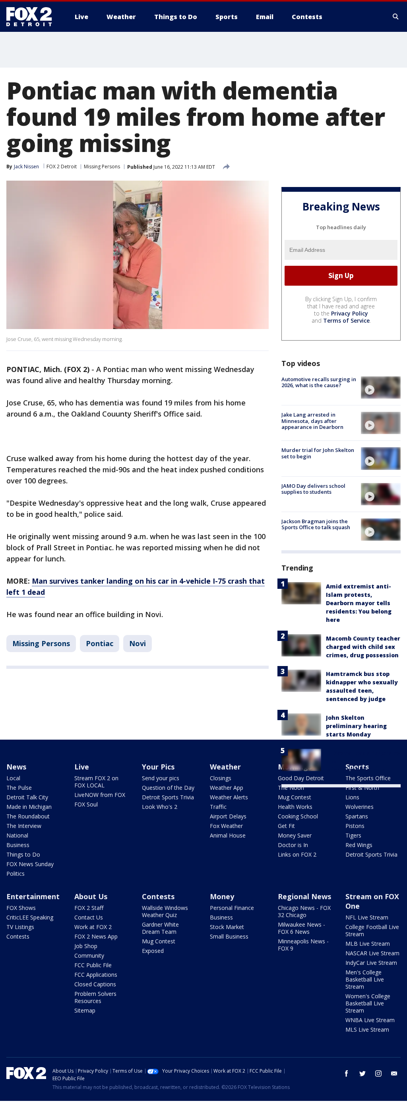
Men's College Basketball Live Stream (364, 979)
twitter (362, 1073)
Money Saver (295, 835)
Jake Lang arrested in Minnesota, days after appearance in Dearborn (312, 420)
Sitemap (84, 1010)
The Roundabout (28, 816)
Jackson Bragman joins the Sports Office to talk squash (315, 524)
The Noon (291, 787)
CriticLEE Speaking (29, 917)
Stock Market (227, 927)
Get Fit (286, 826)
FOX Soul (86, 804)
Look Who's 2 (159, 806)
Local (13, 778)
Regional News (304, 896)
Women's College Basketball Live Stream (367, 1003)
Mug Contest (294, 797)
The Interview (23, 826)
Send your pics (160, 778)
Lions (352, 797)
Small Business (229, 936)
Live (81, 766)
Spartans (356, 816)
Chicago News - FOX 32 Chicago (304, 911)
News (16, 766)
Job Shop (85, 946)
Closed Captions (95, 984)
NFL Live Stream (366, 917)
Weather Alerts (229, 797)
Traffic (218, 806)
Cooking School (298, 816)
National (17, 835)
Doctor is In (293, 845)
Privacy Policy (349, 313)
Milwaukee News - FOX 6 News (301, 928)
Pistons (354, 826)
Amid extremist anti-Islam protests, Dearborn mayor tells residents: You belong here (358, 602)
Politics (15, 873)
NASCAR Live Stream (372, 953)
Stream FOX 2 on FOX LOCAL (96, 781)
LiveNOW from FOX (99, 795)
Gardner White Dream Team (160, 928)
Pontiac (99, 643)
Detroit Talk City (27, 797)
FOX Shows (21, 908)
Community (89, 955)
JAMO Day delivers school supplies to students (313, 489)
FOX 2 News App (96, 936)
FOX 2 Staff (88, 908)
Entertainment (33, 896)
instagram (378, 1073)
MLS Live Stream (367, 1029)
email (394, 1073)
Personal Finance (232, 908)
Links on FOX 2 (297, 854)
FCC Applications (95, 974)
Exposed (153, 950)
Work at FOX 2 (93, 927)
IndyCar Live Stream (371, 962)
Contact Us (88, 917)
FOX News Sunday (30, 864)
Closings (220, 778)
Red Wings (358, 845)
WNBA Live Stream (370, 1020)
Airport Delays (228, 816)
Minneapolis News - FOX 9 (303, 944)
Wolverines (359, 806)
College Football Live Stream (372, 930)
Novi (137, 643)
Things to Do (23, 854)
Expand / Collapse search (396, 16)
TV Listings (20, 927)
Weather (225, 766)
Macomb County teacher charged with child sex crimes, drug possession (363, 647)
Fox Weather (226, 826)
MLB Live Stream (367, 943)
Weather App (226, 787)
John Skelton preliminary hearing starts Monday (356, 726)
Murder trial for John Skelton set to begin (317, 453)
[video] (381, 387)
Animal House (228, 835)
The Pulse (19, 787)
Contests (17, 936)
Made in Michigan (29, 806)
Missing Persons (102, 166)
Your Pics (158, 766)
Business (17, 845)
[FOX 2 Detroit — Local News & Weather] (32, 16)
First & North (362, 787)
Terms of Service (346, 320)
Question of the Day (168, 787)
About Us (90, 896)
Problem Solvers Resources (95, 997)
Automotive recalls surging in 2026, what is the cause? (318, 382)
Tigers (353, 835)
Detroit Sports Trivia (168, 797)
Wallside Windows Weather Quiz (165, 911)
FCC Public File (93, 965)
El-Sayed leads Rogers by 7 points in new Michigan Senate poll (363, 761)
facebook (346, 1073)
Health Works (295, 806)
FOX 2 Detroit (62, 166)
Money (222, 896)
